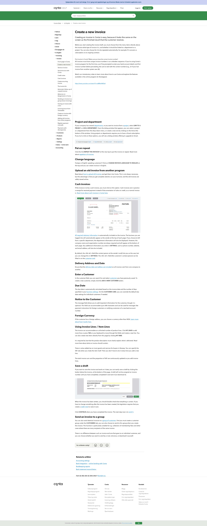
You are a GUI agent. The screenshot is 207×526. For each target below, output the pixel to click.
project (126, 125)
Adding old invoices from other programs (64, 119)
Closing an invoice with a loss (65, 104)
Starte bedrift (92, 500)
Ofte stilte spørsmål (127, 500)
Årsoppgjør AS (59, 50)
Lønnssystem (91, 494)
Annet (57, 47)
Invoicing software (110, 500)
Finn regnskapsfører (128, 497)
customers (113, 278)
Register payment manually (63, 124)
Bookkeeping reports (83, 466)
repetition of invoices (86, 154)
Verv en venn (108, 508)
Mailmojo (90, 511)
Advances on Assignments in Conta (64, 95)
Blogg (123, 489)
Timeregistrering (93, 508)
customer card (90, 258)
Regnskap (58, 35)
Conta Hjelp (57, 23)
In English (67, 23)
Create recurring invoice (63, 82)
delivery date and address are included (99, 267)
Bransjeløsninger (110, 497)
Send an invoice (62, 67)
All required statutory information (86, 235)
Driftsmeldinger (109, 506)
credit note (84, 407)
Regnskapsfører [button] (111, 8)
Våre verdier (108, 491)
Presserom (142, 496)
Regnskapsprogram (93, 491)
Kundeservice (143, 489)
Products (59, 136)
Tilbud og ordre (92, 497)
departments (98, 125)
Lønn (56, 38)
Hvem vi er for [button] (88, 8)
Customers (60, 133)
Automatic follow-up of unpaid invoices (65, 90)
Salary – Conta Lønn (62, 145)
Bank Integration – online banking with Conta (91, 463)
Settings (59, 142)
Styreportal (91, 503)
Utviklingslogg (109, 503)
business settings (92, 292)
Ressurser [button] (99, 8)
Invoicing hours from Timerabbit (64, 109)
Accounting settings (83, 460)
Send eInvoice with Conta (63, 71)
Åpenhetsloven (109, 511)
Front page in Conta (64, 61)
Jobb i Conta (108, 494)
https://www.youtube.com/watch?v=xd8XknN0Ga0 (90, 83)
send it (131, 412)
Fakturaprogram (92, 489)
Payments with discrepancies (62, 129)
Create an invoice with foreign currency (64, 114)
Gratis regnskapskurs (128, 491)
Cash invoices (62, 78)
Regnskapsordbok (127, 494)
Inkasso (57, 44)
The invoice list (62, 86)
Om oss (107, 489)
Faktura (57, 32)
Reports (59, 139)
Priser (122, 8)
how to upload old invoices (92, 174)
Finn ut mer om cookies (127, 523)
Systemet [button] (76, 8)
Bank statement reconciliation (86, 469)
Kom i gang (147, 8)
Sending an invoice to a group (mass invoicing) (65, 100)
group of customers (109, 420)
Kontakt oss (102, 476)
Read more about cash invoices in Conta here (92, 193)
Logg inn (137, 8)
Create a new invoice (64, 64)
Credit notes (61, 75)
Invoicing (59, 56)
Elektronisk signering (94, 506)
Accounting (59, 148)
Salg (56, 41)
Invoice (59, 59)
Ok (138, 523)
